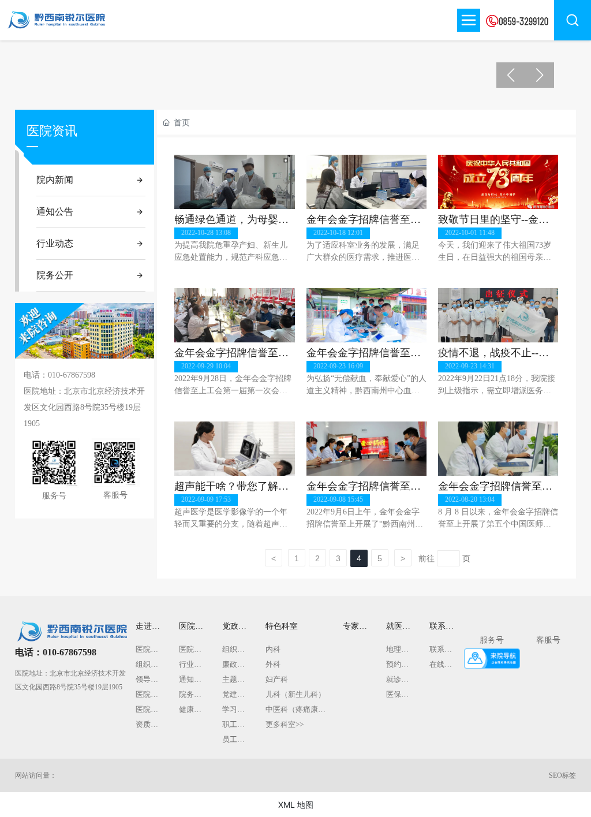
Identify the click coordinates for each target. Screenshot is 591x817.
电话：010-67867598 (55, 652)
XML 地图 (295, 804)
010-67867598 (71, 375)
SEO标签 (562, 775)
